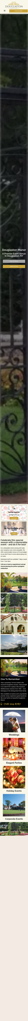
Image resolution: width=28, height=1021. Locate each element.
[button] (4, 11)
